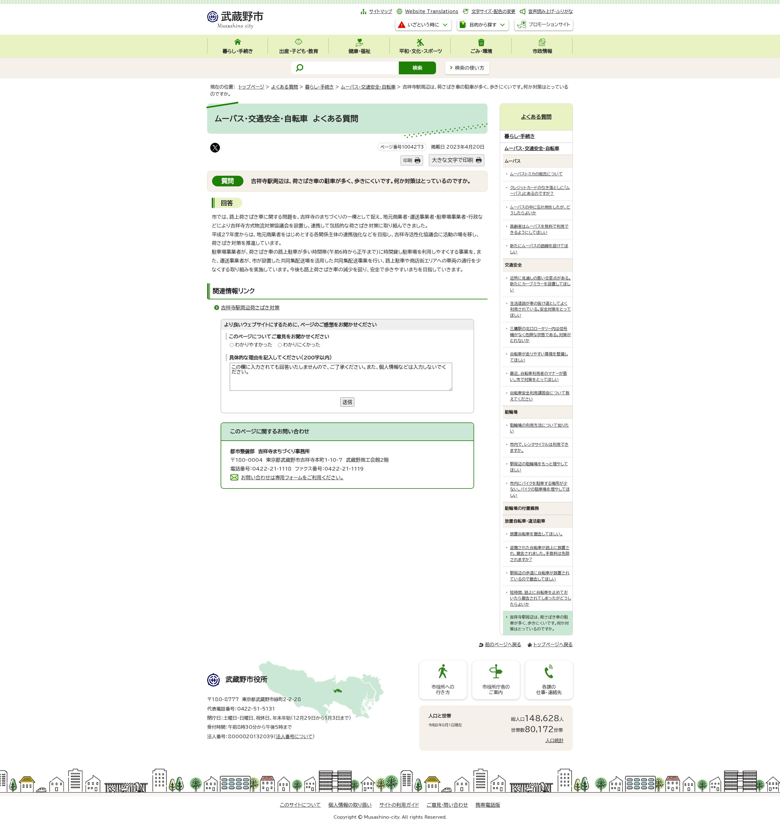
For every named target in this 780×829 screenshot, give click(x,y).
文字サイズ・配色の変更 (493, 11)
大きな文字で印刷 (452, 160)
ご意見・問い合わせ (447, 805)
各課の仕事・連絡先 (549, 690)
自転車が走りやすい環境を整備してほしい (539, 357)
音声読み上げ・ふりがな (550, 11)
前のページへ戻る (503, 644)
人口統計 (554, 740)
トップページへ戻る (553, 644)
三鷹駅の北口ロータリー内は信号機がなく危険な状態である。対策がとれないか (540, 335)
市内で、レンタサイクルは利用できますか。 (539, 447)
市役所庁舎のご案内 (496, 690)
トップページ (251, 87)
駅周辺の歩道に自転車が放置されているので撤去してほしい (539, 576)
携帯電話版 (488, 805)
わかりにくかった (301, 344)
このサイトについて (300, 805)
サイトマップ (380, 11)
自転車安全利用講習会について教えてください (539, 396)
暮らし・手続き (319, 87)
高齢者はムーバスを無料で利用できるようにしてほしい (539, 229)
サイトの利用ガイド (399, 805)
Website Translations (431, 11)
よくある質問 (284, 87)
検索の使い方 (469, 67)
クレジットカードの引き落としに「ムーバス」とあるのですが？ (540, 191)
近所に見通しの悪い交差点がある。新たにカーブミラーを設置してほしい (540, 284)
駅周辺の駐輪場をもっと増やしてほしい (539, 467)
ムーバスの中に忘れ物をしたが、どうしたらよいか (540, 210)
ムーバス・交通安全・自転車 (368, 87)
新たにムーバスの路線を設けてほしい (539, 249)
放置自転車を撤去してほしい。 (536, 534)
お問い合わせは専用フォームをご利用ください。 (292, 477)
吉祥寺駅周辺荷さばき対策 (250, 307)
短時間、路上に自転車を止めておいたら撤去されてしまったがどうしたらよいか (540, 598)
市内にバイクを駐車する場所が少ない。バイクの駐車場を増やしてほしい (540, 489)
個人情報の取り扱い (350, 805)
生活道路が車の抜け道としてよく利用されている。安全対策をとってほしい (540, 309)
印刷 (407, 160)
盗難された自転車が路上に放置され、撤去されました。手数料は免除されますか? (539, 554)
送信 (347, 402)
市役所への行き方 (442, 690)
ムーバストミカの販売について (536, 174)
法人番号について (294, 736)
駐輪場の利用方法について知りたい (539, 428)
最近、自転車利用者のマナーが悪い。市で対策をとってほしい (538, 376)
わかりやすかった (253, 344)
